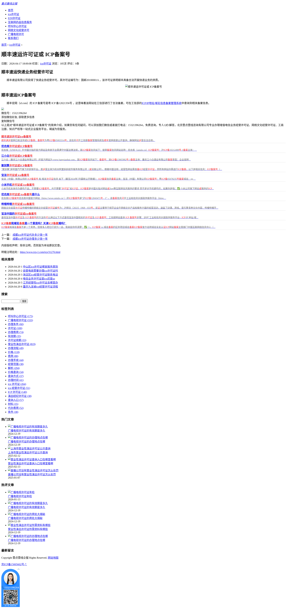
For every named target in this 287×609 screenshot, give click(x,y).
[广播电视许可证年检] (21, 492)
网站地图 (53, 557)
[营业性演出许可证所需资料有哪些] (29, 525)
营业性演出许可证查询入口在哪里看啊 (30, 463)
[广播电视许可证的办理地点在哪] (28, 437)
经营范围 (16, 364)
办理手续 (16, 360)
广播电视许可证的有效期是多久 (26, 430)
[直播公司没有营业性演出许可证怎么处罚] (33, 470)
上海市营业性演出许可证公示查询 (28, 452)
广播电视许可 (16, 34)
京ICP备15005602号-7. (14, 564)
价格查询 (16, 372)
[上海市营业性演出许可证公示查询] (29, 448)
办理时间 (16, 380)
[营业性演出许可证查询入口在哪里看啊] (32, 459)
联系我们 (13, 38)
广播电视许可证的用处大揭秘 (25, 518)
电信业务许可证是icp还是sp (39, 278)
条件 (13, 412)
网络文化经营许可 (18, 30)
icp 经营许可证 (19, 388)
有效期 (14, 336)
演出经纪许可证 (20, 396)
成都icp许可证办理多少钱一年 (30, 238)
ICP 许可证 (17, 392)
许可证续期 (17, 340)
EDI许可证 (14, 18)
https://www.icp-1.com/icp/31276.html (40, 252)
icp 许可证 (17, 384)
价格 (14, 352)
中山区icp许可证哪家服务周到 (40, 266)
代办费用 (16, 408)
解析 (14, 368)
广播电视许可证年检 (20, 496)
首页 (10, 10)
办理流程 (16, 348)
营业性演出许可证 (22, 344)
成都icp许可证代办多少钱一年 (30, 234)
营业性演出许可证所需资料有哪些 (28, 529)
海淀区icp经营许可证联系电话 (40, 274)
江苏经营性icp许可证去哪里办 (40, 282)
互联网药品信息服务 (20, 22)
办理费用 (16, 332)
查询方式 (16, 376)
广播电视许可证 (20, 320)
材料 (13, 404)
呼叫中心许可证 (17, 26)
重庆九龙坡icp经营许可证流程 (40, 286)
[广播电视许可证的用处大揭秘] (26, 514)
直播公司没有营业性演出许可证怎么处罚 (32, 474)
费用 (13, 356)
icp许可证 (13, 14)
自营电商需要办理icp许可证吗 (40, 270)
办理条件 (16, 324)
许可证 (15, 328)
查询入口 (16, 400)
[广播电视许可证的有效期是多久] (28, 426)
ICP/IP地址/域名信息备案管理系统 (162, 103)
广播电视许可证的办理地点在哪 (26, 441)
